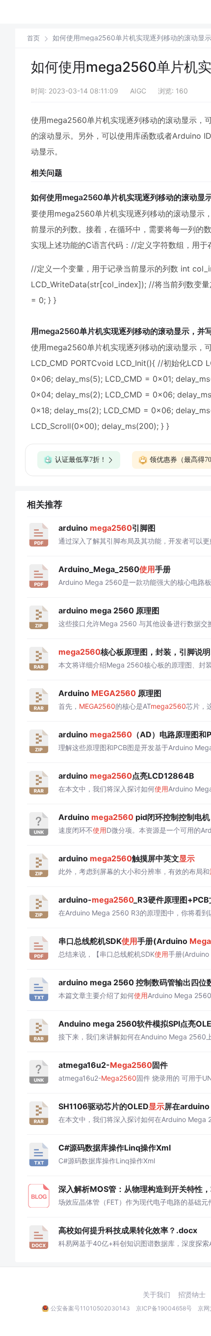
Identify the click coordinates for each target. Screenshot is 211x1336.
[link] (33, 37)
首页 (33, 38)
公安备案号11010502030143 (90, 1308)
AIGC (138, 91)
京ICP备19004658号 (164, 1308)
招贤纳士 (192, 1295)
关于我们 (156, 1295)
